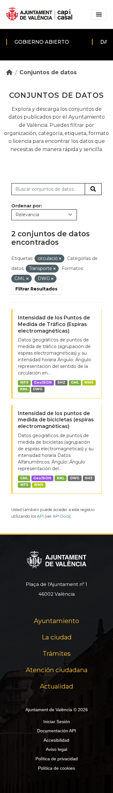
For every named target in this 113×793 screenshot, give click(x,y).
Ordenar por (26, 206)
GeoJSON (43, 382)
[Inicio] (9, 72)
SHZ (61, 382)
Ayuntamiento (56, 621)
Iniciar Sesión (56, 721)
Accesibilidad (56, 740)
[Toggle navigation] (99, 14)
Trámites (57, 653)
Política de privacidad (56, 758)
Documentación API (56, 730)
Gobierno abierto (41, 42)
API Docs (61, 516)
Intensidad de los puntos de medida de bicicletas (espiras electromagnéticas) (56, 420)
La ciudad (57, 637)
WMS (89, 382)
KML (24, 389)
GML (75, 382)
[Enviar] (93, 189)
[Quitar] (60, 258)
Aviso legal (56, 749)
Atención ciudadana (57, 670)
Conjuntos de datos (48, 72)
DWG (37, 389)
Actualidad (56, 686)
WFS (24, 382)
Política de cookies (56, 768)
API (40, 516)
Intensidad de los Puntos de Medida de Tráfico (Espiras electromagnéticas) (54, 324)
